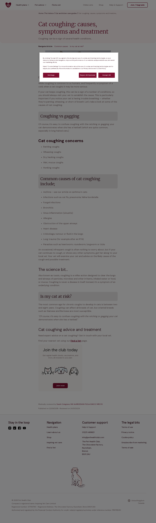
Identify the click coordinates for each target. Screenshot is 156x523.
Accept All (106, 75)
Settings (51, 75)
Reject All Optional (87, 75)
